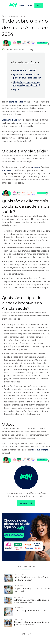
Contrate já (26, 503)
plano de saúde (16, 101)
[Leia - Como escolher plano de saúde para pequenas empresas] (8, 622)
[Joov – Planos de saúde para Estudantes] (26, 536)
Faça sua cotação (40, 449)
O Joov (16, 89)
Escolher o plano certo (12, 119)
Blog (38, 5)
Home (21, 5)
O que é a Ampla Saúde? (24, 70)
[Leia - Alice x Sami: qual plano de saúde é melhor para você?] (8, 577)
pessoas (36, 167)
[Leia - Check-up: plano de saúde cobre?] (8, 611)
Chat (30, 5)
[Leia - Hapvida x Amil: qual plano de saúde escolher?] (8, 589)
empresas (6, 170)
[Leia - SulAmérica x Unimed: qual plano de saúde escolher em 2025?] (8, 600)
